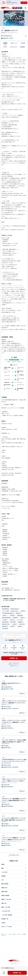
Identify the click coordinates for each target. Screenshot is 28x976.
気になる (22, 693)
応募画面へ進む (14, 658)
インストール (24, 2)
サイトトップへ (14, 963)
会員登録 (14, 8)
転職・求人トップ (4, 934)
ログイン (20, 8)
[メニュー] (25, 7)
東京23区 (14, 934)
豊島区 (19, 934)
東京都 (10, 934)
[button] (15, 2)
